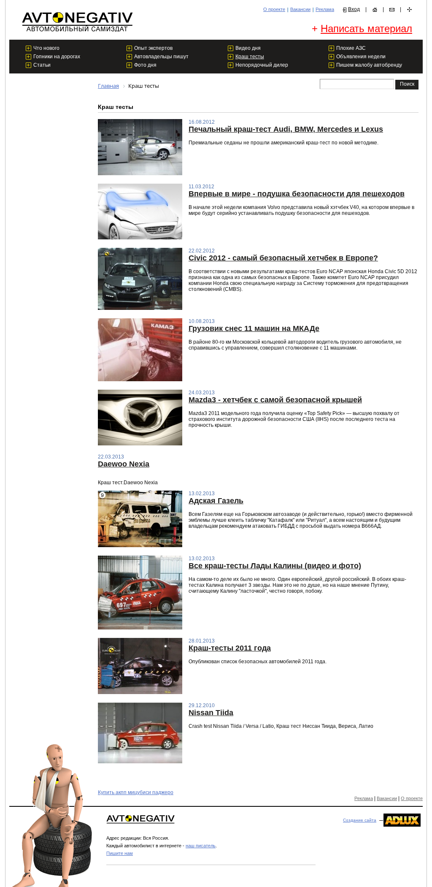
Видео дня (248, 48)
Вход (354, 9)
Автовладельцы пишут (161, 57)
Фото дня (145, 65)
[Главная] (374, 9)
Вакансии (300, 9)
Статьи (42, 65)
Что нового (46, 48)
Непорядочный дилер (261, 65)
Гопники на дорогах (56, 57)
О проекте (274, 9)
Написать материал (366, 28)
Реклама (325, 9)
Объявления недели (361, 57)
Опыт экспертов (153, 48)
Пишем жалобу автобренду (369, 65)
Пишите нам (119, 853)
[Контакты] (391, 9)
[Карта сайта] (409, 9)
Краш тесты (249, 57)
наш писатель (201, 845)
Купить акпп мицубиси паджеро (135, 792)
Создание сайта (359, 820)
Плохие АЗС (351, 48)
